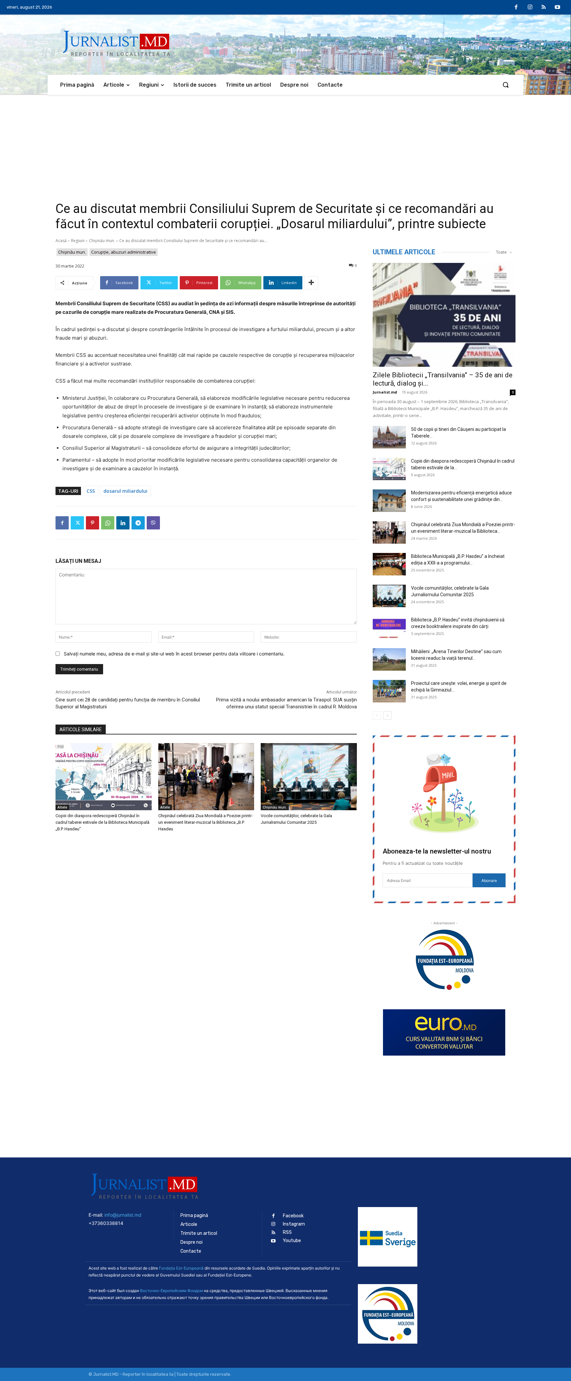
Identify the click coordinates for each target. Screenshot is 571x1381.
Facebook (293, 1216)
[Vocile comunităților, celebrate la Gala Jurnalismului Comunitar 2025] (309, 776)
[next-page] (387, 715)
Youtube (292, 1240)
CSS (91, 491)
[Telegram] (138, 522)
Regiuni (78, 240)
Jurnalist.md (385, 392)
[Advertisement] (285, 144)
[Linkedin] (123, 522)
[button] (505, 85)
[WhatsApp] (107, 522)
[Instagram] (530, 8)
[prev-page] (377, 715)
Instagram (294, 1224)
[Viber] (153, 522)
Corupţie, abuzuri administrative (123, 252)
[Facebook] (516, 8)
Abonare (489, 880)
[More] (311, 282)
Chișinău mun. (102, 240)
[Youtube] (557, 8)
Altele (62, 807)
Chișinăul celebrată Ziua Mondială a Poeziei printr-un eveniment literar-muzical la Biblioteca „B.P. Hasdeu (205, 822)
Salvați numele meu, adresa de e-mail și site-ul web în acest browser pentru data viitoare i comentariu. (174, 653)
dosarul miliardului (125, 491)
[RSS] (544, 8)
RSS (287, 1232)
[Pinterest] (92, 522)
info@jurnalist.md (122, 1215)
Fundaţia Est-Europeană (181, 1268)
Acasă (61, 240)
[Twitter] (77, 522)
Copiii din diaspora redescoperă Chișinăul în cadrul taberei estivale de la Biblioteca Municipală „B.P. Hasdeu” (102, 822)
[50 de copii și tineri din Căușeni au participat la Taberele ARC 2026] (389, 437)
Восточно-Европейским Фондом (171, 1290)
